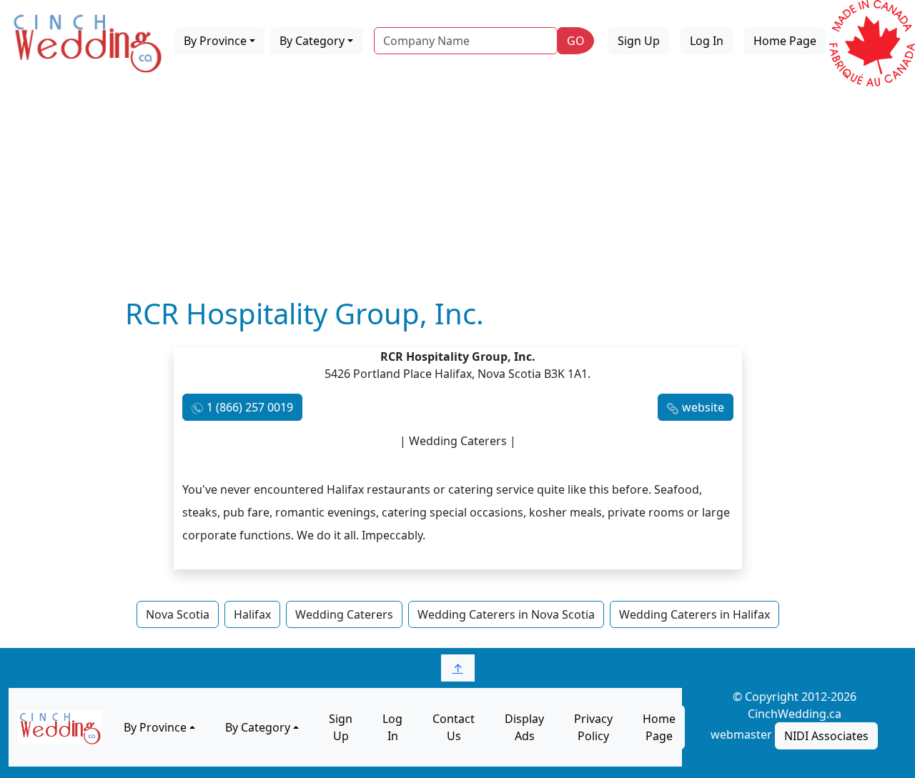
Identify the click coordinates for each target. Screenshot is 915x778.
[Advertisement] (457, 189)
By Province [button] (215, 41)
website (703, 407)
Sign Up (639, 41)
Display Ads (524, 727)
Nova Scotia (177, 614)
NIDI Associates (826, 736)
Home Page (784, 41)
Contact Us (453, 727)
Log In (706, 41)
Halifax (252, 614)
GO (576, 41)
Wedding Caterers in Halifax (694, 614)
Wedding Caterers (344, 614)
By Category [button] (312, 41)
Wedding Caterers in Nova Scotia (506, 614)
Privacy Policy (593, 727)
